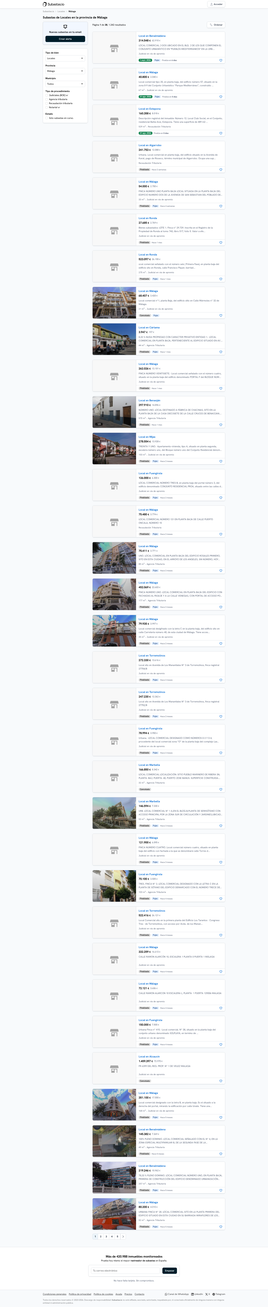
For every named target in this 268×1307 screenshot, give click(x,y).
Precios (128, 1294)
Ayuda (119, 1294)
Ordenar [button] (218, 24)
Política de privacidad (80, 1294)
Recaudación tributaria (60, 103)
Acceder (218, 4)
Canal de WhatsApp (178, 1294)
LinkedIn (198, 1294)
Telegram (220, 1294)
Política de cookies (103, 1294)
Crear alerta (65, 38)
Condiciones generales (54, 1294)
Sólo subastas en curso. (61, 118)
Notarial (53, 107)
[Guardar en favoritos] (220, 60)
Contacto (139, 1294)
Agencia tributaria (58, 99)
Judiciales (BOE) (57, 95)
